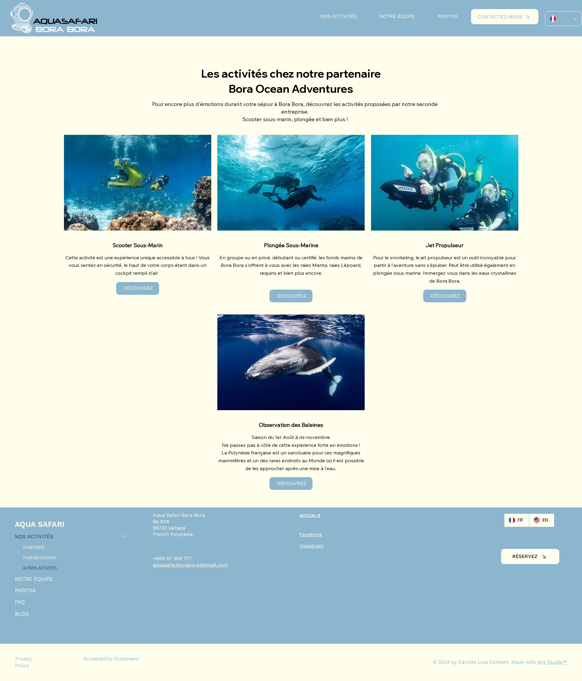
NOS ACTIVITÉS (34, 536)
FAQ (20, 602)
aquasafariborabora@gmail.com (190, 565)
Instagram (311, 546)
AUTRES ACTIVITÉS (40, 568)
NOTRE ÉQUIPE (34, 579)
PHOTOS (25, 590)
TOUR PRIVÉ (34, 547)
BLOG (22, 614)
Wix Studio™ (552, 662)
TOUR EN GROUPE (39, 557)
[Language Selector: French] (563, 18)
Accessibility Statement (111, 659)
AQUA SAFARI (40, 524)
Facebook (310, 534)
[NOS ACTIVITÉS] (123, 536)
